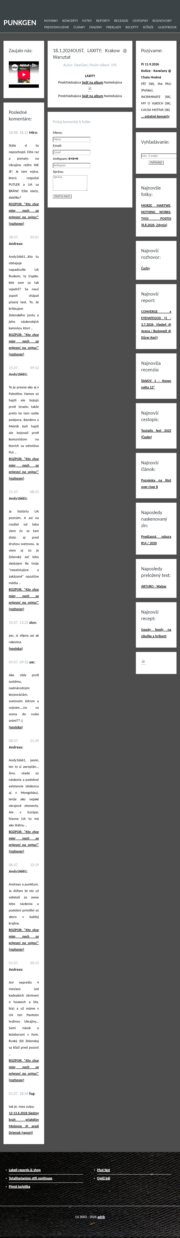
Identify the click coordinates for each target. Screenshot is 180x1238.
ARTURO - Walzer (153, 586)
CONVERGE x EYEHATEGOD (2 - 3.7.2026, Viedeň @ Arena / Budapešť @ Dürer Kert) (156, 325)
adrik (101, 1217)
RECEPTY (132, 27)
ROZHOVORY (162, 21)
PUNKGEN (20, 23)
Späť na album (92, 82)
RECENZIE (121, 21)
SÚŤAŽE (148, 27)
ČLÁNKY (79, 27)
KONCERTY (70, 21)
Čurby (145, 268)
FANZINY (95, 27)
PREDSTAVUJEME (56, 27)
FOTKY (87, 21)
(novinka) (16, 649)
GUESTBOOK (167, 27)
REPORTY (103, 21)
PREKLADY (113, 27)
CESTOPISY (140, 21)
